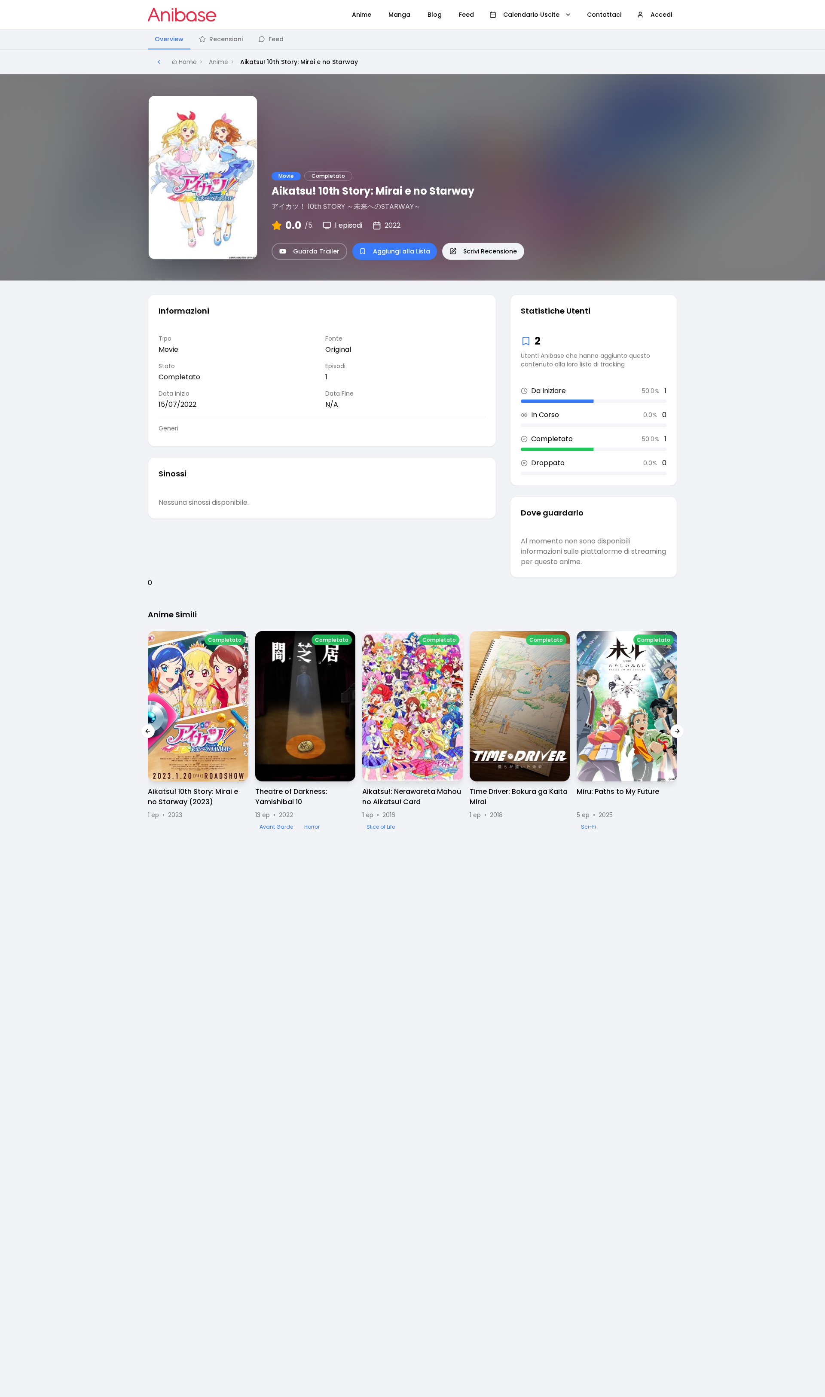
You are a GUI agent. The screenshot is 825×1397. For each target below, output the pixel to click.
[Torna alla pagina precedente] (159, 62)
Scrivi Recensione (490, 251)
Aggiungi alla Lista (401, 251)
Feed (276, 39)
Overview (169, 39)
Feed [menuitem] (466, 14)
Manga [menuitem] (399, 14)
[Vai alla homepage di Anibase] (182, 14)
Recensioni (226, 39)
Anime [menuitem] (361, 14)
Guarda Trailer (316, 251)
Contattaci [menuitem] (604, 14)
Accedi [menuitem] (661, 14)
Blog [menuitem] (435, 14)
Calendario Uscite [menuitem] (531, 14)
